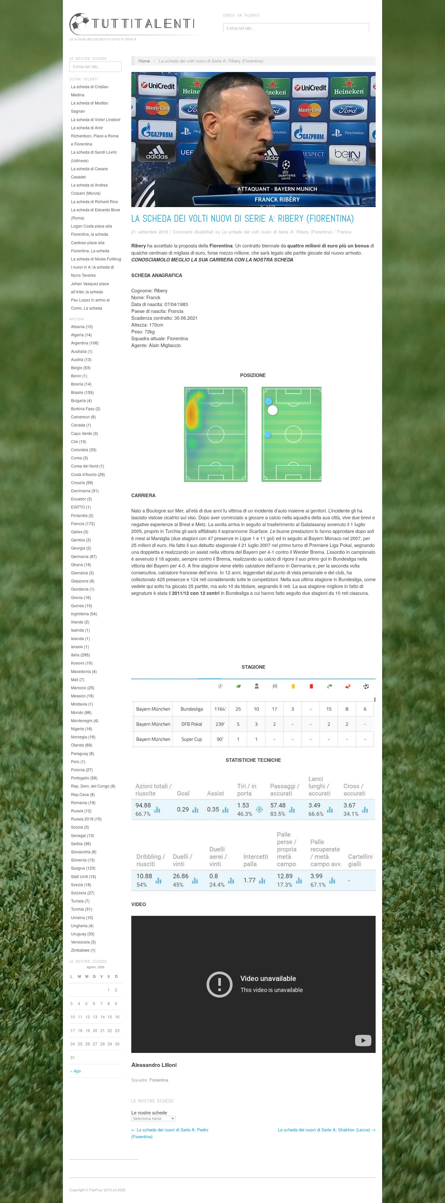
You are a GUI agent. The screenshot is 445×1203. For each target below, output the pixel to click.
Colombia (79, 449)
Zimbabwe (80, 950)
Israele (77, 646)
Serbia (77, 843)
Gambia (78, 539)
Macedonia (81, 671)
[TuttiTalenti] (134, 23)
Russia (77, 810)
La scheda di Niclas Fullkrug (96, 258)
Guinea (77, 605)
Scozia (77, 827)
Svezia (77, 884)
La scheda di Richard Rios (94, 201)
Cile (74, 441)
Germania (80, 556)
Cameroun (80, 416)
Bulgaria (78, 400)
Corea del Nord (84, 466)
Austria (77, 359)
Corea (76, 457)
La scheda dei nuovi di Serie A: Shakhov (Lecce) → (327, 1129)
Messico (78, 695)
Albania (78, 326)
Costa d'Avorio (84, 474)
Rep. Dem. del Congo (90, 786)
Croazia (78, 482)
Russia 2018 (82, 818)
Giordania (80, 589)
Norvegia (79, 736)
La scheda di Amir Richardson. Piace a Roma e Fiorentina (95, 136)
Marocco (78, 687)
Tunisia (77, 900)
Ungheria (79, 925)
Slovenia (79, 859)
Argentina (79, 342)
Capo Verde (81, 433)
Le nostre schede (149, 1112)
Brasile (77, 392)
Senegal (78, 835)
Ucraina (78, 917)
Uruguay (78, 933)
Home (144, 61)
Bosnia (77, 383)
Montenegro (82, 720)
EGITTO (78, 507)
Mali (75, 679)
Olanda (77, 745)
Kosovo (77, 662)
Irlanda (77, 621)
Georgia (78, 548)
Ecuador (78, 498)
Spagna (78, 868)
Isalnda (77, 630)
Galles (76, 531)
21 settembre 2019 (149, 232)
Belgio (76, 367)
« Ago (75, 1070)
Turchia (77, 909)
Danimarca (81, 490)
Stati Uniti (79, 876)
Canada (78, 424)
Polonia (78, 769)
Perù (75, 761)
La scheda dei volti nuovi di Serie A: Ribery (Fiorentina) (242, 218)
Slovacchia (81, 851)
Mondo (77, 712)
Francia (77, 523)
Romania (79, 802)
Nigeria (77, 728)
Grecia (77, 597)
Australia (79, 351)
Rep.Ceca (80, 794)
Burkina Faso (82, 408)
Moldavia (79, 703)
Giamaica (79, 572)
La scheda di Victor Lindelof (95, 119)
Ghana (77, 564)
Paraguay (79, 753)
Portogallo (80, 777)
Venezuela (80, 941)
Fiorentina (159, 1080)
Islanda (77, 638)
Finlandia (79, 515)
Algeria (77, 334)
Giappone (80, 580)
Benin (76, 375)
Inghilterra (80, 613)
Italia (75, 654)
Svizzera (78, 892)
